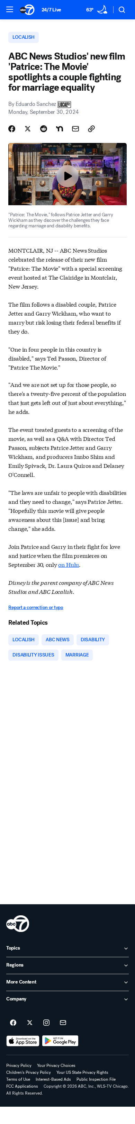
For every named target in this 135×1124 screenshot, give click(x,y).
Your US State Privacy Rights (82, 1072)
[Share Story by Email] (75, 129)
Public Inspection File (96, 1079)
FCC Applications (22, 1086)
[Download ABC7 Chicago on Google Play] (60, 1040)
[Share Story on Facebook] (12, 129)
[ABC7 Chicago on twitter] (30, 1023)
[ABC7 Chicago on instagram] (46, 1023)
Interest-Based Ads (53, 1079)
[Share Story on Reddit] (44, 129)
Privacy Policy (19, 1065)
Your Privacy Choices (56, 1065)
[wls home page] (17, 923)
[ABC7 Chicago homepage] (27, 9)
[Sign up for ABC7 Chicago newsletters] (63, 1023)
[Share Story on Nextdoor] (59, 129)
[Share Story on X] (28, 129)
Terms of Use (18, 1079)
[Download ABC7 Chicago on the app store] (22, 1040)
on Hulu (68, 564)
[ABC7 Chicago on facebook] (13, 1023)
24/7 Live (51, 10)
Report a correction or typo (35, 607)
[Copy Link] (91, 129)
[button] (9, 9)
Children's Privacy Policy (28, 1072)
